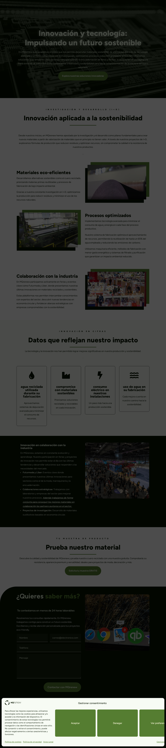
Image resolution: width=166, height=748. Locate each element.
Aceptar (75, 723)
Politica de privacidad (32, 742)
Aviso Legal (48, 742)
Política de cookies (13, 742)
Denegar (117, 723)
